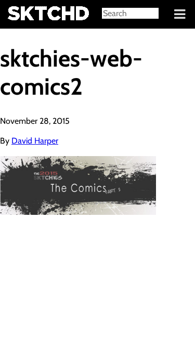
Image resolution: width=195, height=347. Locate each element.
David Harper (34, 141)
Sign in (16, 14)
